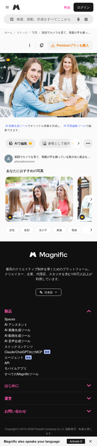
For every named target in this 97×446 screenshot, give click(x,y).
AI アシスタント (16, 324)
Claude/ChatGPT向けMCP (27, 352)
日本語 (48, 292)
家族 (59, 230)
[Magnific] (48, 255)
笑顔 (27, 230)
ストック (22, 32)
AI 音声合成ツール (17, 341)
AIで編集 (18, 144)
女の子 (43, 230)
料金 (67, 7)
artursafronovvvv (24, 161)
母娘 (74, 230)
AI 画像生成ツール (16, 125)
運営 (8, 398)
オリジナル (31, 60)
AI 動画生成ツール (17, 335)
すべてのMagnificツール (22, 374)
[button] (48, 292)
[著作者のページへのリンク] (9, 159)
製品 (8, 311)
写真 (34, 32)
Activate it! (76, 441)
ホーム (9, 32)
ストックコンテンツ (19, 346)
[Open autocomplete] (10, 19)
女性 (12, 230)
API (7, 363)
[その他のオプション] (29, 45)
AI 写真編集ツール (75, 125)
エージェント (18, 357)
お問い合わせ (15, 411)
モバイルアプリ (16, 368)
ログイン (83, 7)
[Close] (90, 441)
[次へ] (78, 143)
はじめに (12, 385)
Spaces (10, 319)
